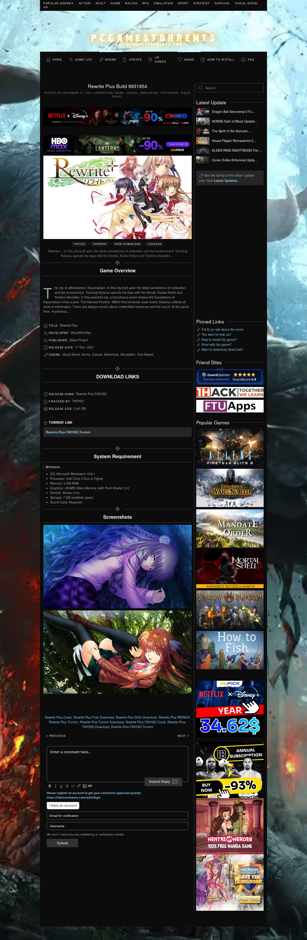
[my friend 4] (230, 405)
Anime (115, 3)
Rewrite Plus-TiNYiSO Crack (146, 722)
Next (182, 735)
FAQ (251, 59)
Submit (62, 843)
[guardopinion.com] (230, 375)
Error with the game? (216, 344)
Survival (222, 3)
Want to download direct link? (222, 349)
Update (135, 59)
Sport (183, 3)
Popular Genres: (58, 3)
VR (45, 7)
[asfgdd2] (230, 825)
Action (85, 3)
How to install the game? (219, 339)
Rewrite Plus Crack (58, 717)
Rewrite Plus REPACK (174, 717)
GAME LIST (83, 59)
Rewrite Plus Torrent (63, 722)
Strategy (201, 3)
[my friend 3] (230, 391)
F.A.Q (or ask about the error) (223, 329)
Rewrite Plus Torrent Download (102, 722)
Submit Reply (159, 781)
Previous (57, 735)
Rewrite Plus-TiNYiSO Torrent (132, 726)
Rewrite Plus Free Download (93, 717)
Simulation (163, 3)
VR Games (160, 59)
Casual (132, 92)
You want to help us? (216, 334)
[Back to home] (153, 31)
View (230, 446)
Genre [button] (110, 59)
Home (57, 59)
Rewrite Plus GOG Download (136, 717)
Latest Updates (225, 180)
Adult (101, 3)
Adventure (104, 92)
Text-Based (169, 92)
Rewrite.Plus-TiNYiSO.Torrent (68, 432)
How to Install (220, 59)
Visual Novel (246, 3)
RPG (145, 3)
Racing (131, 3)
